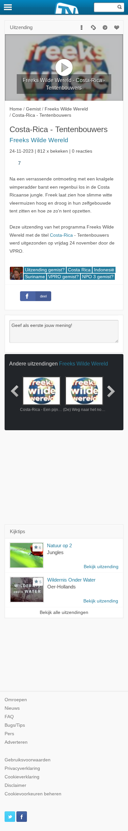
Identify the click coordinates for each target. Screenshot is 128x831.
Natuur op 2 (59, 545)
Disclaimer (15, 785)
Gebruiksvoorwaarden (28, 759)
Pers (9, 733)
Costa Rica (79, 269)
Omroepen (16, 699)
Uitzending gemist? (45, 269)
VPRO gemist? (63, 276)
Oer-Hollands (61, 586)
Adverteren (16, 742)
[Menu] (8, 7)
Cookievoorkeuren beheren (33, 793)
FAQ (9, 716)
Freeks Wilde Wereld (39, 140)
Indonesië (104, 269)
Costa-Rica (61, 235)
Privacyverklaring (22, 768)
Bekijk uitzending (101, 566)
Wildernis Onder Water (71, 580)
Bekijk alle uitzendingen (64, 612)
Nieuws (12, 708)
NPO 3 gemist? (98, 276)
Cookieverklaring (22, 776)
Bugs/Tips (15, 725)
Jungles (55, 552)
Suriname (35, 276)
